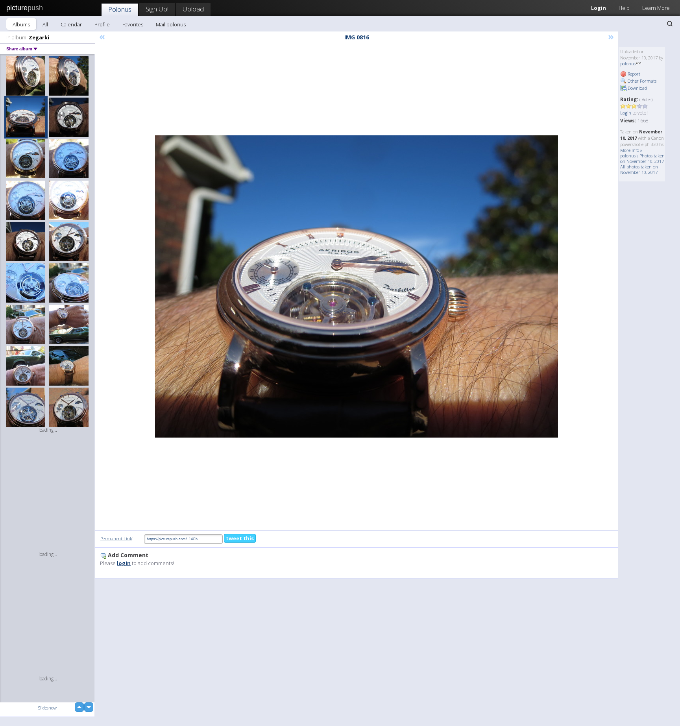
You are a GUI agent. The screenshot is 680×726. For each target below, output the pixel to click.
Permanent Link (116, 538)
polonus (628, 64)
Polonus (119, 9)
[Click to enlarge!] (356, 286)
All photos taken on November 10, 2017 (639, 169)
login (124, 563)
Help (624, 7)
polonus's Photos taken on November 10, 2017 (642, 158)
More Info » (631, 150)
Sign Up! (157, 8)
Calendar (71, 24)
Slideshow (47, 708)
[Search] (669, 23)
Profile (102, 24)
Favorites (132, 24)
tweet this (240, 538)
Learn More (656, 7)
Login (598, 7)
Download (636, 88)
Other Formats (641, 81)
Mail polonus (171, 24)
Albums (21, 24)
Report (633, 74)
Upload (193, 8)
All (45, 24)
